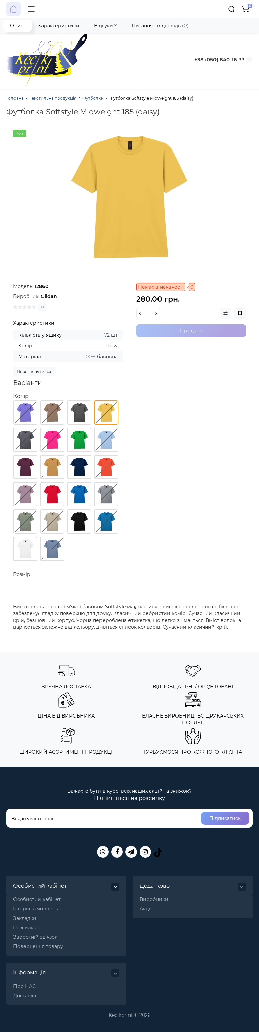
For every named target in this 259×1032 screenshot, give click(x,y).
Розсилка (24, 928)
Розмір (21, 574)
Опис (16, 26)
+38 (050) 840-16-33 (219, 59)
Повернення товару (38, 946)
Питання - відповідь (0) (160, 26)
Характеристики (58, 26)
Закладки (24, 918)
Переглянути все (34, 371)
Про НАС (24, 986)
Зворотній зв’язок (35, 937)
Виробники (154, 899)
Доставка (24, 996)
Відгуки (105, 25)
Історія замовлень (35, 909)
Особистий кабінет (37, 899)
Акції (146, 909)
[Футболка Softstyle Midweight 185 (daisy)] (129, 197)
